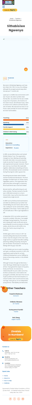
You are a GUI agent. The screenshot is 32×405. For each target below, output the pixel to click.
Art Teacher (16, 303)
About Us (7, 378)
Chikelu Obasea (16, 302)
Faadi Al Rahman (16, 294)
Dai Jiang (16, 318)
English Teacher (16, 319)
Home (11, 18)
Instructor (16, 296)
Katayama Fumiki (16, 310)
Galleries (6, 383)
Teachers (18, 18)
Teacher (16, 311)
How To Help (8, 380)
